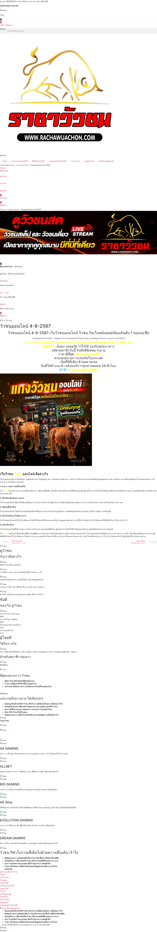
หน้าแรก (3, 176)
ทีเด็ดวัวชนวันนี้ (38, 161)
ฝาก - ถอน (4, 292)
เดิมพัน (3, 304)
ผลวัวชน (3, 198)
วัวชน (4, 161)
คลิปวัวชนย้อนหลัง (106, 161)
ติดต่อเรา (3, 205)
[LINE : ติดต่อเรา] (1, 22)
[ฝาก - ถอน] (0, 290)
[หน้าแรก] (0, 173)
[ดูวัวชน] (0, 188)
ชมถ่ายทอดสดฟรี (87, 354)
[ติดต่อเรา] (1, 202)
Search (3, 29)
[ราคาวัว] (0, 180)
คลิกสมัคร (4, 281)
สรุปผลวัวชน (89, 161)
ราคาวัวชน (75, 161)
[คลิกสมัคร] (0, 278)
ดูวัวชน (3, 190)
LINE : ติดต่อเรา (6, 25)
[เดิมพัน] (0, 301)
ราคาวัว (3, 183)
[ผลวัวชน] (1, 195)
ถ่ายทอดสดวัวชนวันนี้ (57, 161)
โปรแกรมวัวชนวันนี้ (19, 161)
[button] (78, 734)
